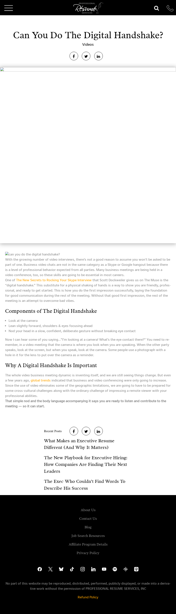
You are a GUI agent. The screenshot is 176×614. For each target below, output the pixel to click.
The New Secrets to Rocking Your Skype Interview (54, 280)
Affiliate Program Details (88, 544)
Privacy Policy (88, 553)
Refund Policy (88, 597)
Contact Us (88, 519)
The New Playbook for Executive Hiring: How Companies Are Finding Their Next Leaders (85, 464)
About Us (88, 510)
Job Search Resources (88, 536)
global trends (41, 380)
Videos (88, 44)
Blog (88, 527)
